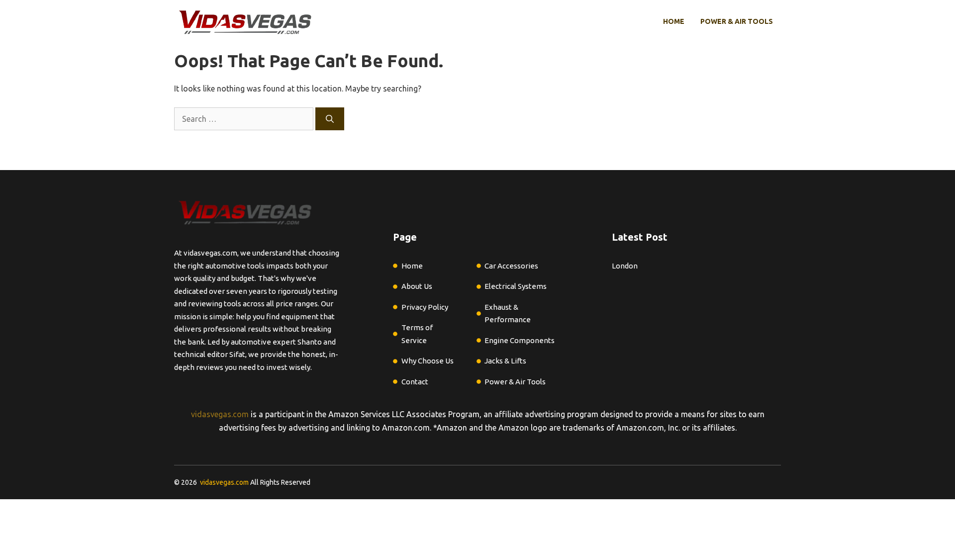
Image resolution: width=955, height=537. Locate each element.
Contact (414, 381)
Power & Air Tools (736, 21)
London (625, 266)
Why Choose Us (427, 361)
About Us (416, 286)
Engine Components (519, 340)
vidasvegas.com (220, 414)
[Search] (329, 118)
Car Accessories (511, 266)
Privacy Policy (424, 307)
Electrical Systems (515, 286)
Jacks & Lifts (505, 361)
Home (673, 21)
